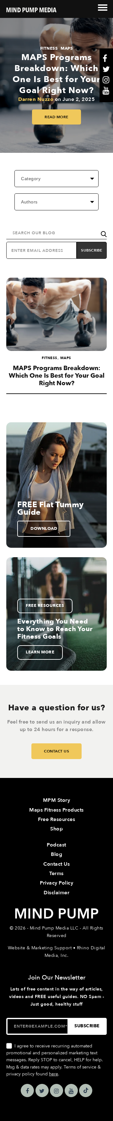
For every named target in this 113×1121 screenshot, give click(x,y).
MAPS (67, 48)
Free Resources (45, 605)
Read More (56, 116)
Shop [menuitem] (56, 828)
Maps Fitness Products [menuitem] (56, 810)
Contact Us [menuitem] (56, 864)
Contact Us (56, 751)
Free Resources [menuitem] (56, 819)
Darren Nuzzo (35, 99)
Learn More (40, 652)
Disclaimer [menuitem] (56, 892)
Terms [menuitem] (56, 873)
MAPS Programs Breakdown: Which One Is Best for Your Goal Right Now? (56, 74)
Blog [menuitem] (56, 854)
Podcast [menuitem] (56, 844)
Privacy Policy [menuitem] (56, 883)
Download (43, 528)
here (53, 1074)
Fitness (49, 48)
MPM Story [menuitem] (56, 800)
